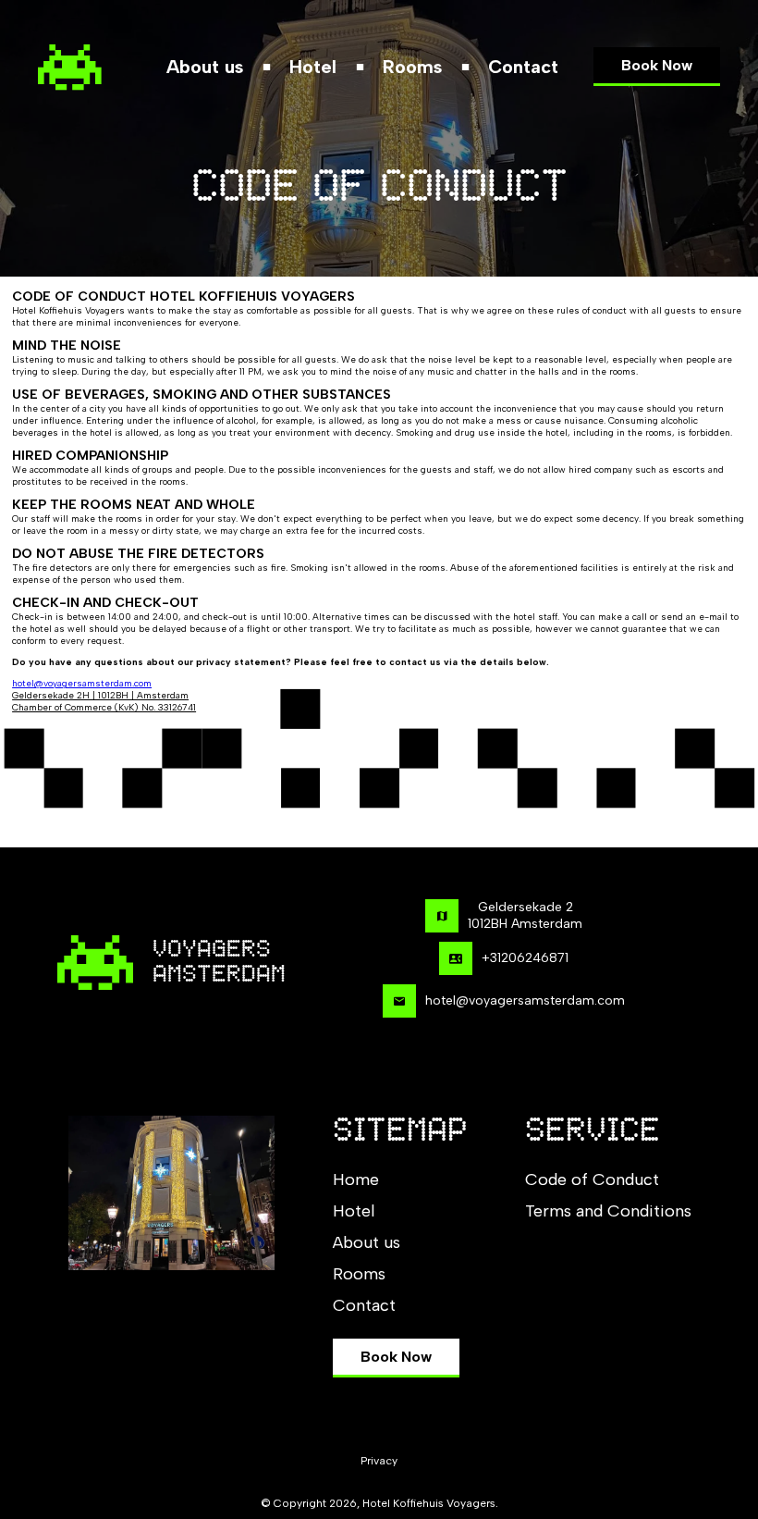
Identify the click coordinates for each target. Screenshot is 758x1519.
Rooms (412, 67)
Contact (523, 67)
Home (356, 1179)
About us (204, 67)
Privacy (379, 1460)
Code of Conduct (592, 1179)
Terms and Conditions (608, 1211)
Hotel (312, 67)
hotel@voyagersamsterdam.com (82, 683)
